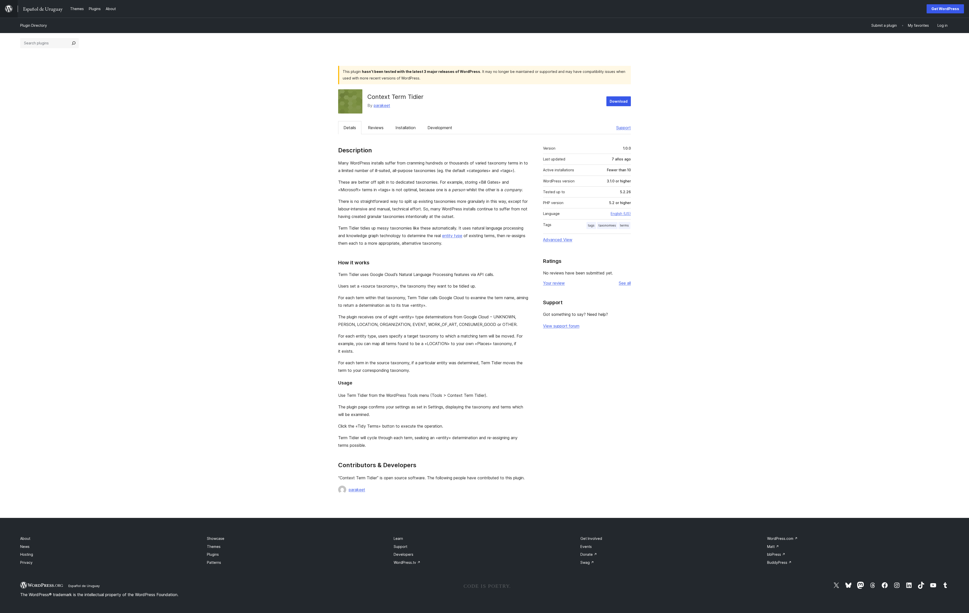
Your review (554, 283)
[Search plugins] (74, 43)
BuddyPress (779, 562)
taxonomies (607, 225)
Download (619, 101)
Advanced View (557, 239)
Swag (587, 562)
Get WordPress (945, 9)
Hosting (26, 554)
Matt (773, 546)
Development (439, 127)
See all (625, 283)
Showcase (215, 538)
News (25, 546)
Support (623, 127)
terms (624, 225)
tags (591, 225)
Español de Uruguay (84, 586)
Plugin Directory (33, 25)
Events (586, 546)
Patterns (214, 562)
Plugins (213, 554)
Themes (214, 546)
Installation (405, 127)
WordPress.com (782, 538)
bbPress (776, 554)
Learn (398, 538)
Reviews (376, 127)
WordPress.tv (407, 562)
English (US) (621, 213)
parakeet (382, 105)
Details (349, 127)
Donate (588, 554)
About (25, 538)
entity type (452, 235)
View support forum (561, 325)
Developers (403, 554)
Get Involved (591, 538)
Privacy (26, 562)
